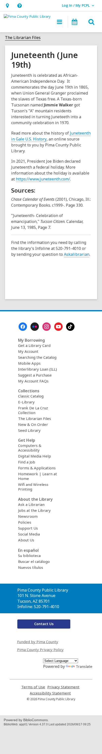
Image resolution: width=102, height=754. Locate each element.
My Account (28, 351)
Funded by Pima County (37, 641)
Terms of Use (33, 687)
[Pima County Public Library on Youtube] (58, 326)
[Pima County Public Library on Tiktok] (70, 326)
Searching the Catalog (37, 357)
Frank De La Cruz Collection (33, 410)
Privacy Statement (63, 687)
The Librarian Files (23, 37)
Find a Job (26, 461)
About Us (26, 539)
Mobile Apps (29, 363)
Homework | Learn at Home (37, 476)
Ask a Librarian (31, 504)
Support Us (28, 528)
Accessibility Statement (50, 693)
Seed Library (29, 430)
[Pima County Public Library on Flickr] (34, 326)
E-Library (26, 401)
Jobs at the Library (34, 510)
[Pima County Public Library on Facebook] (23, 326)
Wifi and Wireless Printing (33, 487)
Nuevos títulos (30, 567)
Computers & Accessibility (29, 448)
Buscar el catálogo (34, 561)
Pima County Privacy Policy (40, 649)
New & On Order (33, 424)
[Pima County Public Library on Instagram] (46, 326)
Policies (24, 522)
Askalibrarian (76, 254)
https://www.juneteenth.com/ (43, 179)
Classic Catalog (31, 396)
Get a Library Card (34, 345)
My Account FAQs (33, 380)
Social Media (29, 534)
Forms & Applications (37, 467)
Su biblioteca (29, 555)
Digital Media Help (34, 456)
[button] (7, 5)
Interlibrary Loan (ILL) (37, 369)
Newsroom (28, 516)
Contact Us (43, 623)
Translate (84, 666)
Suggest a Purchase (35, 375)
